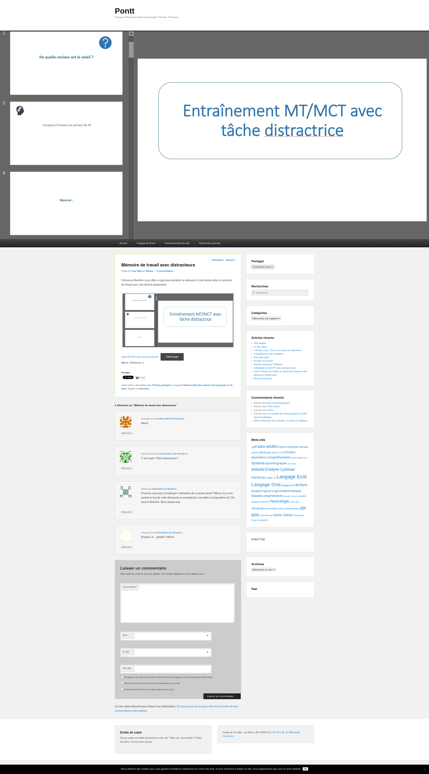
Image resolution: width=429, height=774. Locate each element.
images (269, 477)
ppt (224, 385)
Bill (261, 452)
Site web (127, 668)
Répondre (127, 433)
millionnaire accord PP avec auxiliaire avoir (275, 368)
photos (281, 508)
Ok (305, 769)
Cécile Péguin (297, 458)
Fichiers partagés (161, 385)
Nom (125, 635)
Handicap (258, 477)
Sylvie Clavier (283, 515)
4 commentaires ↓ (166, 271)
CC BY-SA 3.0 (275, 732)
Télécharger (172, 356)
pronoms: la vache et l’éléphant (292, 420)
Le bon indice (260, 347)
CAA (281, 452)
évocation (263, 520)
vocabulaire (299, 515)
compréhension (278, 457)
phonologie (271, 508)
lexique (256, 491)
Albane (149, 271)
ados (261, 446)
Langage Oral (265, 484)
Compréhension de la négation (268, 354)
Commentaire (130, 587)
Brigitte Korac (271, 452)
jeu (275, 478)
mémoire (265, 501)
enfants (257, 469)
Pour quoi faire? (261, 357)
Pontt (124, 11)
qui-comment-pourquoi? (278, 403)
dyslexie (258, 463)
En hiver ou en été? (263, 361)
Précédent (216, 260)
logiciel (266, 491)
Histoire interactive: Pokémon (268, 364)
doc (305, 458)
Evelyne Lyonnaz (280, 469)
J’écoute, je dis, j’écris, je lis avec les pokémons (277, 350)
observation (294, 502)
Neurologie (279, 501)
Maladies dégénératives (267, 496)
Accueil (123, 243)
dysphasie (292, 464)
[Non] (424, 769)
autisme (255, 452)
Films (270, 410)
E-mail (126, 652)
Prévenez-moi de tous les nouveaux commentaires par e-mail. (152, 683)
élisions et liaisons (263, 378)
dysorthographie (276, 463)
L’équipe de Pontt (146, 243)
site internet (266, 515)
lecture (301, 485)
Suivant (231, 260)
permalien (144, 388)
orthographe (258, 508)
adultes (272, 446)
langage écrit (288, 485)
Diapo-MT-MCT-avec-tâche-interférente (140, 357)
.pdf (254, 446)
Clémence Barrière (192, 385)
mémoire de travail (212, 385)
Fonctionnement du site (177, 243)
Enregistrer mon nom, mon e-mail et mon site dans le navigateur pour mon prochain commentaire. (168, 677)
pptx (255, 514)
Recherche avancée (209, 243)
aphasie (304, 446)
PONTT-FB (258, 539)
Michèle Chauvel (290, 496)
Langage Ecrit (292, 476)
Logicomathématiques (286, 491)
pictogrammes (291, 508)
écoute (254, 520)
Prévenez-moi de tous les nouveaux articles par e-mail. (149, 689)
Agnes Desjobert (289, 446)
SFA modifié (260, 343)
